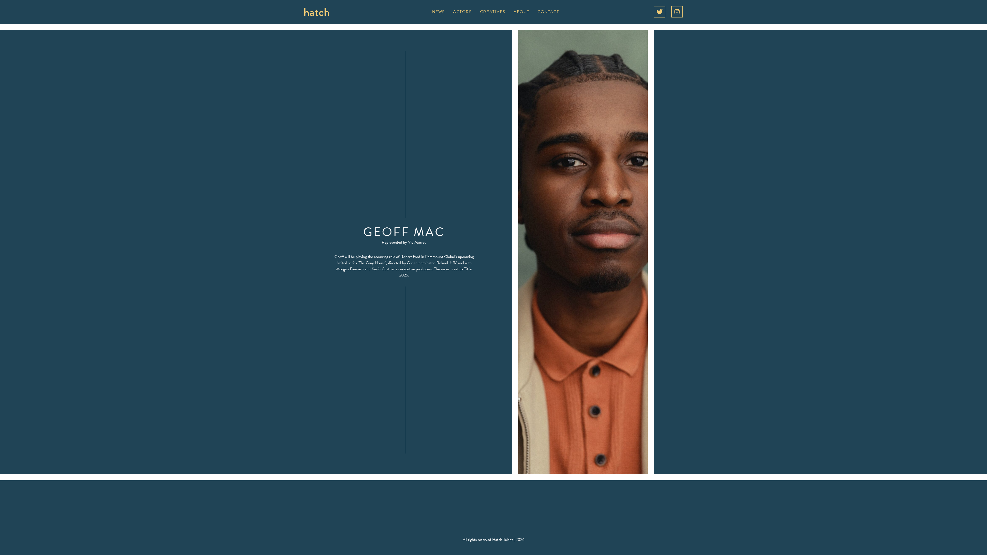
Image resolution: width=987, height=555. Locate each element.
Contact (548, 12)
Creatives (492, 12)
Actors (462, 12)
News (438, 12)
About (521, 12)
